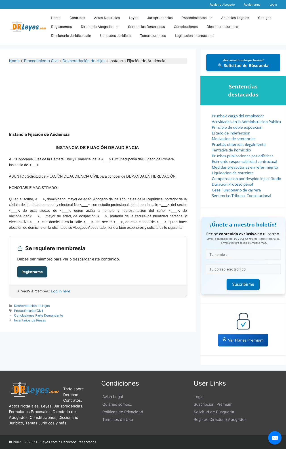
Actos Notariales (107, 18)
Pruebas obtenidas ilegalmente (239, 144)
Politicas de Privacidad (122, 412)
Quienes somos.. (116, 404)
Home (56, 18)
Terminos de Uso (117, 419)
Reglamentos (61, 27)
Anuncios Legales (235, 18)
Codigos (264, 18)
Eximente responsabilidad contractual (244, 161)
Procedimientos (194, 18)
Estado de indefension (231, 133)
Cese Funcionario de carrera (236, 190)
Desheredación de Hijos (84, 61)
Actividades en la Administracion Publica (246, 121)
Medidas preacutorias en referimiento (245, 167)
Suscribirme (243, 284)
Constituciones (186, 27)
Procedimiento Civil (41, 61)
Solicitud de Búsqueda (214, 412)
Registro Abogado (222, 4)
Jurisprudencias (160, 18)
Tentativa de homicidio (231, 150)
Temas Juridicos (153, 36)
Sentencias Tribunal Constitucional (241, 195)
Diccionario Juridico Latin (71, 36)
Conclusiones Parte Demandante (38, 315)
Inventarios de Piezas (30, 320)
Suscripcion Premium (213, 404)
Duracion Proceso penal (232, 184)
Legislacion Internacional (194, 36)
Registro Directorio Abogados (220, 419)
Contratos (77, 18)
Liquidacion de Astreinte (233, 172)
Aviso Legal (112, 396)
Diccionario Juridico (222, 27)
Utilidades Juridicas (115, 36)
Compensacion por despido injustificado (246, 178)
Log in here (60, 291)
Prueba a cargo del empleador (238, 115)
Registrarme (252, 4)
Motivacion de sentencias (233, 138)
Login (273, 4)
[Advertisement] (98, 100)
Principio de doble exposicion (237, 127)
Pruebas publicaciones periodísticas (242, 155)
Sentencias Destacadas (146, 27)
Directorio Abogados (97, 27)
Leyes (133, 18)
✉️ (274, 437)
